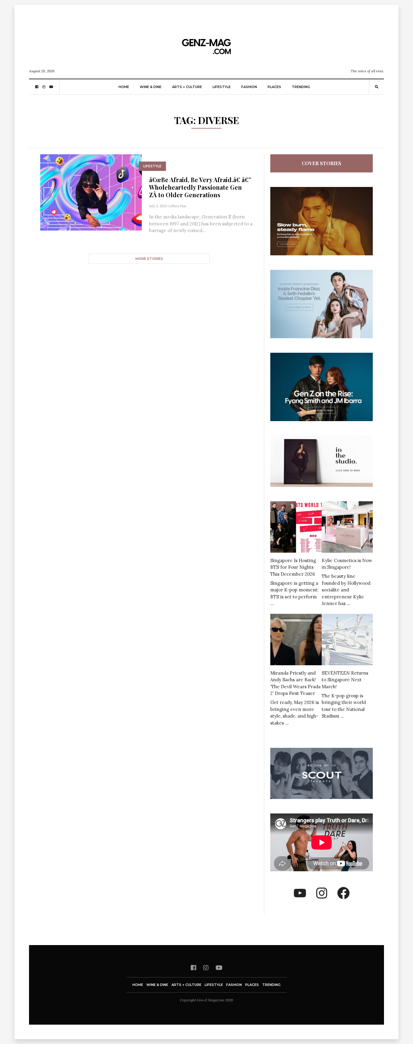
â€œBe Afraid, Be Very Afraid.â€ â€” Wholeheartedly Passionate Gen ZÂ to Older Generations (200, 187)
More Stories (149, 259)
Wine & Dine (150, 87)
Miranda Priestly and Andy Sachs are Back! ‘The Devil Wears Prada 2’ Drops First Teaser (295, 683)
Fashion (249, 87)
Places (274, 87)
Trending (301, 87)
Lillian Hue (177, 206)
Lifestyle (222, 87)
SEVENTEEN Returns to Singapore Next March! (345, 679)
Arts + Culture (187, 87)
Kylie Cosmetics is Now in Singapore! (347, 564)
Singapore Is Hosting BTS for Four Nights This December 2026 (293, 567)
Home (124, 87)
